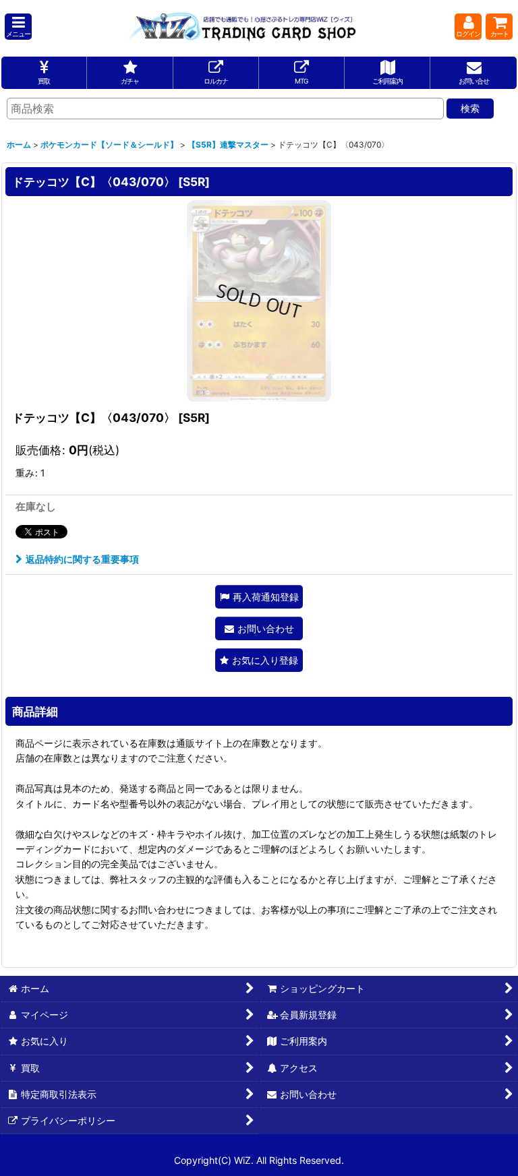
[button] (18, 26)
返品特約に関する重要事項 (82, 559)
